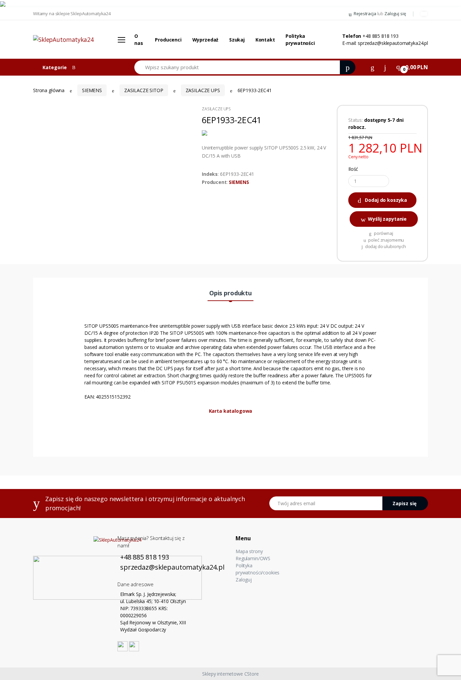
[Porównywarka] (372, 66)
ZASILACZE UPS (203, 90)
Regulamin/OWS (253, 558)
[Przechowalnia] (385, 66)
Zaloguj (244, 579)
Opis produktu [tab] (230, 293)
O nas (138, 39)
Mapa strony (249, 551)
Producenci (168, 39)
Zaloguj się (395, 13)
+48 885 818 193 (380, 36)
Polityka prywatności (300, 39)
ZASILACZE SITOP (143, 90)
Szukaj (237, 39)
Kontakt (265, 39)
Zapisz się (404, 503)
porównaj (383, 233)
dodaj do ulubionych (385, 246)
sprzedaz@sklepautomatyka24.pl (393, 43)
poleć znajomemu (386, 240)
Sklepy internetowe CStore (230, 674)
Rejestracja (365, 13)
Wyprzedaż (205, 39)
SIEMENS (239, 182)
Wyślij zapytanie (387, 219)
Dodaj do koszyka (385, 200)
